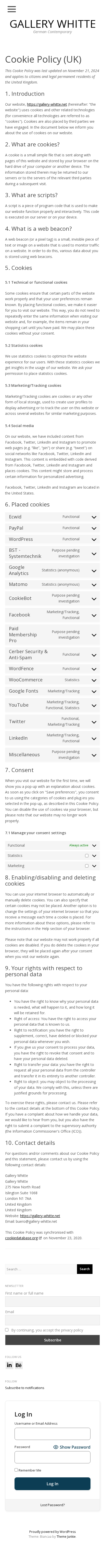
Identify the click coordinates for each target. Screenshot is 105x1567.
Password (22, 1447)
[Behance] (19, 1365)
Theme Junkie (66, 1536)
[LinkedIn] (9, 1365)
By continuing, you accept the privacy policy (46, 1330)
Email (9, 1311)
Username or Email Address (36, 1423)
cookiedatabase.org (21, 1237)
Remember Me (29, 1470)
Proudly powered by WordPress (52, 1532)
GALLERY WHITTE (52, 23)
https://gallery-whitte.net (47, 104)
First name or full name (24, 1293)
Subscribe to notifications (24, 1387)
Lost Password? (53, 1505)
